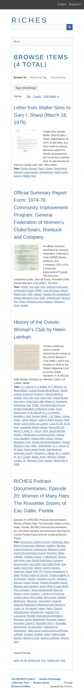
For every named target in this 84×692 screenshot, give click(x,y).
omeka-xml (53, 660)
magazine (25, 427)
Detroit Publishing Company (47, 560)
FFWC (35, 405)
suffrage (18, 634)
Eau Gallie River (51, 564)
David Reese (60, 397)
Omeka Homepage (50, 679)
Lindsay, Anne (21, 597)
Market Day (20, 294)
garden (32, 579)
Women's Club (31, 638)
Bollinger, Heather (45, 545)
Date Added (50, 96)
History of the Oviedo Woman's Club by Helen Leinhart (39, 329)
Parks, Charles (54, 608)
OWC (42, 298)
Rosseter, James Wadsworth (29, 619)
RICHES (29, 20)
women (24, 305)
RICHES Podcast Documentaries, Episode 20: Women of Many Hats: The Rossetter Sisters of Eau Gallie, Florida (42, 495)
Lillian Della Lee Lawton (34, 423)
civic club (34, 286)
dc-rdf (23, 660)
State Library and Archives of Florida (47, 630)
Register (75, 4)
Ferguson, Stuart (23, 571)
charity (24, 286)
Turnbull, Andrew (33, 634)
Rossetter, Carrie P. (24, 623)
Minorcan (32, 601)
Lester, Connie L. (31, 593)
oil (22, 608)
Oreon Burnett (57, 431)
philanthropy (46, 172)
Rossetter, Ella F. (45, 623)
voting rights (58, 634)
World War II (60, 460)
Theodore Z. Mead (44, 453)
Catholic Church (33, 556)
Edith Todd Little (35, 401)
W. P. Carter (24, 457)
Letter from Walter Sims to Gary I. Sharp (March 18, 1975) (42, 115)
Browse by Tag (38, 77)
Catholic (18, 556)
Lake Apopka (30, 172)
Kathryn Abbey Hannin (50, 420)
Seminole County (23, 453)
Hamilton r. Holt (22, 416)
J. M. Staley (55, 416)
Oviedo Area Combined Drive (39, 434)
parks (42, 608)
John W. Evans (51, 290)
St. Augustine (35, 627)
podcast (49, 612)
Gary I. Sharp (45, 168)
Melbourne (20, 601)
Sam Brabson (54, 449)
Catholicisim (50, 556)
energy (38, 567)
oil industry (31, 608)
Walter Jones (39, 457)
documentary (21, 564)
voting (47, 634)
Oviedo (38, 294)
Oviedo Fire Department (56, 294)
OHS (45, 431)
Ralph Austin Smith (34, 449)
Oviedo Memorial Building (46, 442)
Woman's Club (35, 460)
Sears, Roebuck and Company (36, 301)
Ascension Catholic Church (35, 542)
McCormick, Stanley (55, 597)
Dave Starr (46, 397)
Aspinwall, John (60, 542)
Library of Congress (53, 593)
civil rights (19, 560)
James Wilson (29, 420)
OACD (37, 431)
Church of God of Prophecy (29, 394)
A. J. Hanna (26, 386)
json (43, 660)
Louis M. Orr (56, 423)
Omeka (68, 686)
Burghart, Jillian (55, 553)
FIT (41, 571)
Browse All (20, 77)
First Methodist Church (52, 405)
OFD (30, 294)
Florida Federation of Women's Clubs (34, 409)
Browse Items (41, 682)
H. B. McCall (34, 412)
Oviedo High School (42, 438)
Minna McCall (56, 427)
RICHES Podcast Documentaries (45, 615)
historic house (31, 582)
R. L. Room (59, 445)
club (43, 286)
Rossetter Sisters (55, 619)
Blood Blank (20, 390)
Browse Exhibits (20, 686)
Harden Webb (39, 416)
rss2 (63, 660)
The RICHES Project (23, 679)
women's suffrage (50, 638)
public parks (61, 172)
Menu (17, 41)
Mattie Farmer (40, 427)
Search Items (58, 77)
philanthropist (21, 612)
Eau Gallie (35, 564)
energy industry (51, 567)
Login (62, 4)
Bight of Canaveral (24, 545)
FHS (35, 571)
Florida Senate (29, 168)
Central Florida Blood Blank (43, 390)
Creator (37, 96)
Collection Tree (20, 682)
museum (56, 601)
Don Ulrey (19, 401)
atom (16, 660)
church (62, 556)
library (64, 290)
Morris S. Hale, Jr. (23, 431)
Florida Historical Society (34, 575)
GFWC (38, 290)
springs (18, 176)
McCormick (36, 597)
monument (44, 601)
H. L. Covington (51, 412)
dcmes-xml (34, 660)
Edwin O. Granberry (56, 401)
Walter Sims (29, 176)
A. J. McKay (40, 386)
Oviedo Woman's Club (26, 298)
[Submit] (69, 27)
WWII (16, 464)
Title (28, 96)
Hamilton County (46, 579)
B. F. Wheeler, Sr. (57, 386)
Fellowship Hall (22, 405)
